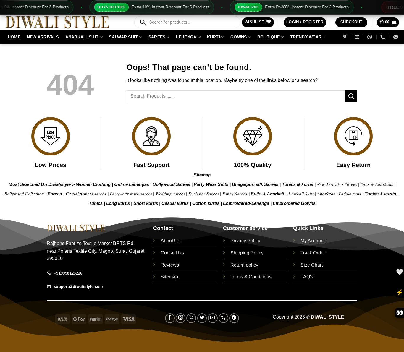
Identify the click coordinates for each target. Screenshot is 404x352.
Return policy (244, 264)
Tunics (96, 203)
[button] (305, 22)
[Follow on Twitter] (202, 318)
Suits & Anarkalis (377, 184)
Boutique (268, 37)
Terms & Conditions (251, 276)
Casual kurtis (175, 203)
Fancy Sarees (234, 194)
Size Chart (311, 264)
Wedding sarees (170, 194)
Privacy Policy (245, 240)
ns (313, 203)
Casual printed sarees (86, 194)
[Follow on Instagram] (180, 318)
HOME (14, 37)
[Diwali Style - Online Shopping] (64, 22)
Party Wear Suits (211, 184)
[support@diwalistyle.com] (358, 37)
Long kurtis (118, 203)
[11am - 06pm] (370, 37)
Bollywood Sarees (171, 184)
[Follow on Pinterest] (234, 318)
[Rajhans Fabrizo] (345, 37)
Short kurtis (146, 203)
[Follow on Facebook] (170, 318)
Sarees (157, 37)
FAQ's (306, 276)
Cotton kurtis (206, 203)
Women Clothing (93, 184)
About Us (170, 240)
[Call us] (223, 318)
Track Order (312, 252)
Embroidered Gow (292, 203)
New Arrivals (43, 37)
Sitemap (202, 174)
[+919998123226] (383, 37)
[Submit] (351, 96)
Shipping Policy (247, 252)
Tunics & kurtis (297, 184)
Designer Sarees (203, 194)
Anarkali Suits (301, 194)
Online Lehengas (131, 184)
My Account (312, 240)
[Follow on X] (191, 318)
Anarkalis (326, 194)
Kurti (213, 37)
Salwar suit (123, 37)
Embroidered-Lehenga (246, 203)
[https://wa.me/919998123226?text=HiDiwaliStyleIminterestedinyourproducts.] (396, 37)
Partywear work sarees (131, 194)
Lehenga (186, 37)
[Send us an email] (213, 318)
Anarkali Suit (82, 37)
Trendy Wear (305, 37)
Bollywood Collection (24, 194)
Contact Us (172, 252)
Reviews (170, 264)
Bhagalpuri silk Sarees (255, 184)
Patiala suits (350, 194)
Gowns (238, 37)
